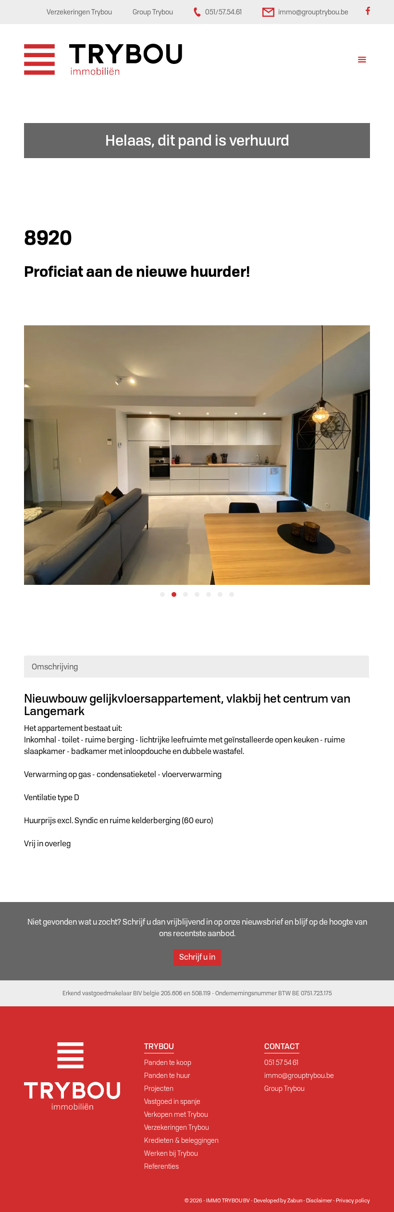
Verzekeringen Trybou (176, 1127)
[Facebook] (367, 12)
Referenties (161, 1166)
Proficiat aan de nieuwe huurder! (137, 272)
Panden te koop (167, 1062)
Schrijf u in (197, 957)
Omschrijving (55, 666)
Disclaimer (319, 1200)
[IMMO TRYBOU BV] (103, 58)
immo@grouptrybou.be (299, 1075)
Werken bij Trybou (171, 1153)
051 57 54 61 (281, 1062)
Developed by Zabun (278, 1200)
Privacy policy (353, 1200)
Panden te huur (167, 1075)
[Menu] (362, 60)
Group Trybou (284, 1088)
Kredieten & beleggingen (181, 1140)
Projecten (158, 1088)
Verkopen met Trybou (176, 1114)
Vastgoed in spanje (172, 1101)
